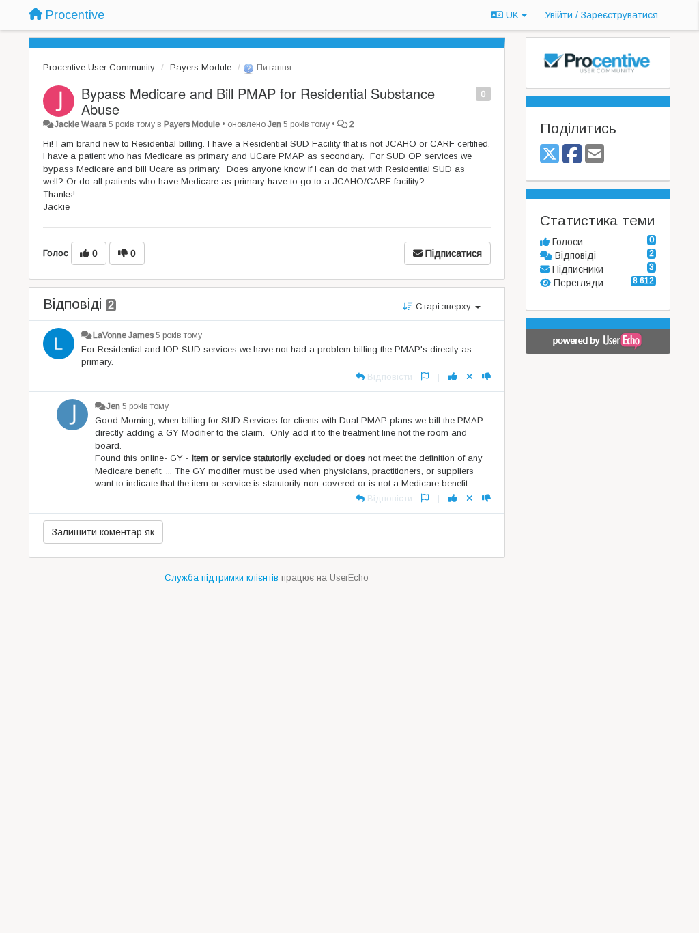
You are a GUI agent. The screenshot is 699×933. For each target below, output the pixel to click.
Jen (274, 124)
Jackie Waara (80, 124)
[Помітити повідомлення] (468, 93)
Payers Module (200, 67)
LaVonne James (123, 335)
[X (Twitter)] (549, 155)
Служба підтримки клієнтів (222, 577)
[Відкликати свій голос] (469, 377)
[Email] (594, 155)
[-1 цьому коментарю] (486, 377)
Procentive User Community (99, 67)
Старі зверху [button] (443, 306)
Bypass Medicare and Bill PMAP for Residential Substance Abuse (258, 101)
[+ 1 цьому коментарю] (452, 377)
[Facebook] (572, 155)
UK (512, 15)
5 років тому (179, 335)
